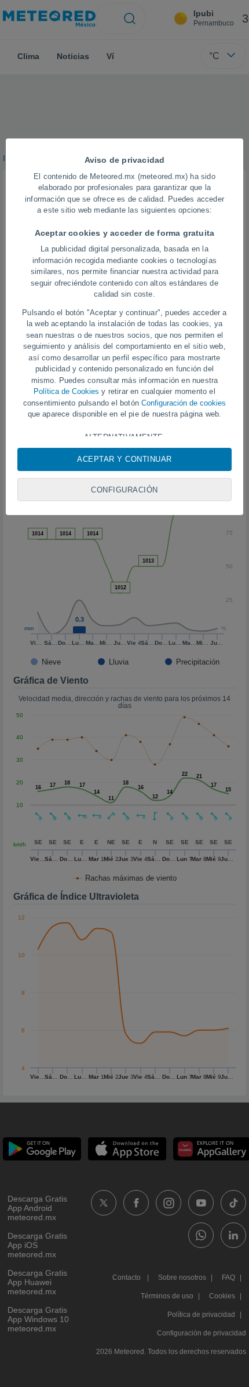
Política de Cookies (66, 391)
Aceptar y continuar (124, 459)
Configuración (124, 490)
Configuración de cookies (183, 403)
